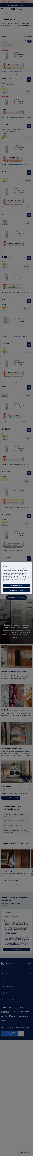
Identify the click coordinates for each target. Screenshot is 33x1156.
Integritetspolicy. (8, 580)
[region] (16, 578)
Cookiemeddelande (18, 579)
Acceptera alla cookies (16, 590)
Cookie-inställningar (16, 585)
